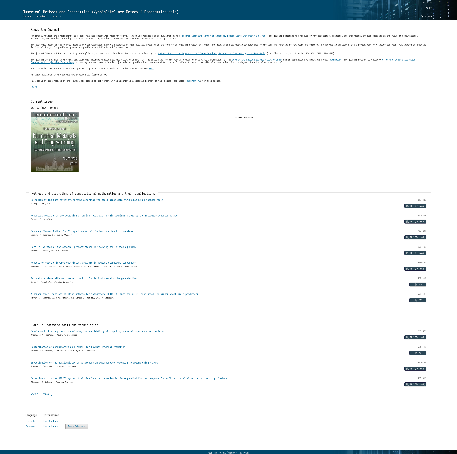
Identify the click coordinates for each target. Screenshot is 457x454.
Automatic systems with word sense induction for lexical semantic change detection (84, 278)
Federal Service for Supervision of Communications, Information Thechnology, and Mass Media (211, 53)
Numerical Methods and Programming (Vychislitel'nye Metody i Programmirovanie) (101, 12)
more (34, 86)
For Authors (50, 426)
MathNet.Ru (336, 59)
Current (27, 16)
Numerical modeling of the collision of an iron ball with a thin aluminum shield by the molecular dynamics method (104, 215)
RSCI (151, 68)
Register (427, 2)
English (30, 421)
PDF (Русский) (417, 205)
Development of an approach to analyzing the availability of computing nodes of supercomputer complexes (97, 331)
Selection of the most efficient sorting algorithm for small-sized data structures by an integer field (97, 200)
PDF (419, 284)
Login (429, 7)
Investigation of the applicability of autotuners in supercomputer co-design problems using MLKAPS (94, 362)
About (56, 16)
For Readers (50, 421)
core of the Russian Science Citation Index (257, 59)
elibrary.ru (193, 80)
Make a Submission (77, 426)
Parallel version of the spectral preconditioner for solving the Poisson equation (83, 247)
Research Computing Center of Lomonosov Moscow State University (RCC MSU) (224, 35)
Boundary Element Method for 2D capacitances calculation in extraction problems (82, 231)
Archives (42, 16)
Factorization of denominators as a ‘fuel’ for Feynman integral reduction (78, 347)
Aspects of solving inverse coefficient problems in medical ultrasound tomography (83, 262)
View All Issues (40, 394)
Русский (30, 426)
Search (427, 16)
